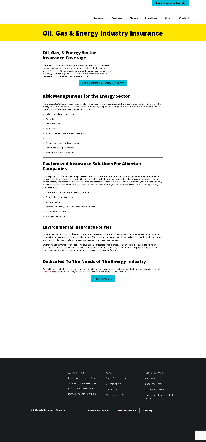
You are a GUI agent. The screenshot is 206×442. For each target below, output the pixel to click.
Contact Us (111, 389)
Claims (134, 18)
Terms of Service (126, 410)
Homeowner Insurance (155, 378)
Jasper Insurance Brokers (81, 388)
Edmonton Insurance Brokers (83, 378)
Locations (151, 18)
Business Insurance (154, 389)
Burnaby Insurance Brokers (82, 393)
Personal (99, 18)
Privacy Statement (98, 410)
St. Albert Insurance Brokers (82, 383)
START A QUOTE (103, 278)
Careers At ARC (114, 383)
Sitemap (148, 410)
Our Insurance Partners (118, 395)
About (168, 18)
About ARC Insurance (117, 378)
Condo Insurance (152, 383)
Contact (184, 18)
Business (117, 18)
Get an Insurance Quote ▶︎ (170, 2)
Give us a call (49, 271)
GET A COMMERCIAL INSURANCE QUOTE (103, 83)
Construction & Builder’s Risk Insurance (158, 397)
